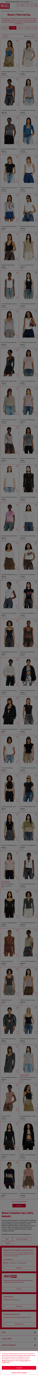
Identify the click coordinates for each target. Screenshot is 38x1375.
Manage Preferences (8, 1360)
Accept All (19, 1368)
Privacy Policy (24, 1360)
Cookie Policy (5, 1362)
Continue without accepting (19, 1372)
